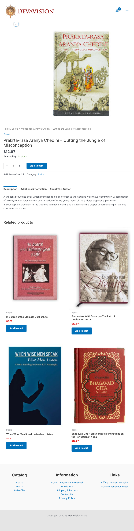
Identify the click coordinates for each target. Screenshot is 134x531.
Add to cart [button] (16, 328)
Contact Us (67, 494)
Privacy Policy (67, 498)
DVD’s (19, 486)
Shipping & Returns (67, 490)
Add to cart (36, 165)
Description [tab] (10, 189)
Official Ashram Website (114, 482)
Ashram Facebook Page (114, 486)
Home (6, 128)
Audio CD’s (19, 490)
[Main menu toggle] (127, 11)
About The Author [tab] (60, 189)
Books (15, 128)
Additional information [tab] (33, 189)
